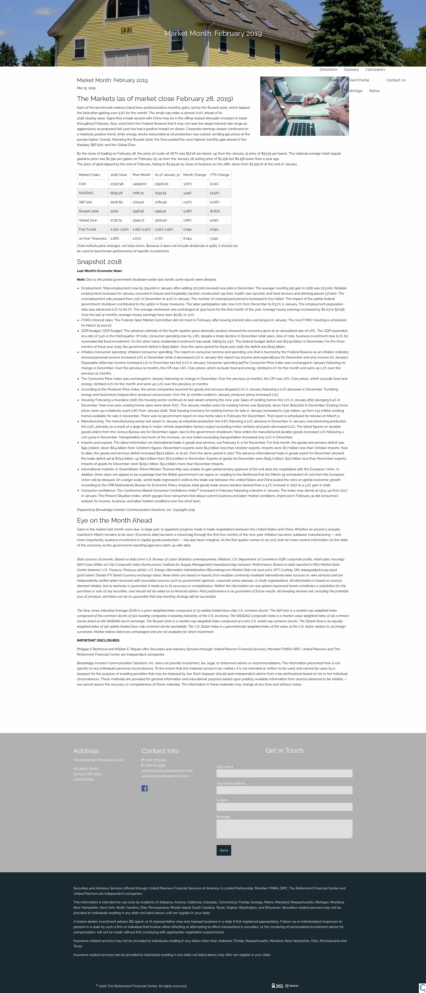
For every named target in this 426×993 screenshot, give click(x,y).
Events (335, 80)
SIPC (283, 888)
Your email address (247, 783)
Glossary (351, 69)
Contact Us (396, 80)
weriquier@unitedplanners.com (165, 776)
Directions (328, 69)
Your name (241, 767)
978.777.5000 (156, 760)
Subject (238, 800)
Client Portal (358, 80)
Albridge (355, 91)
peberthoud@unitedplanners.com (167, 771)
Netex (374, 91)
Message (239, 817)
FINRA (274, 888)
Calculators (375, 69)
